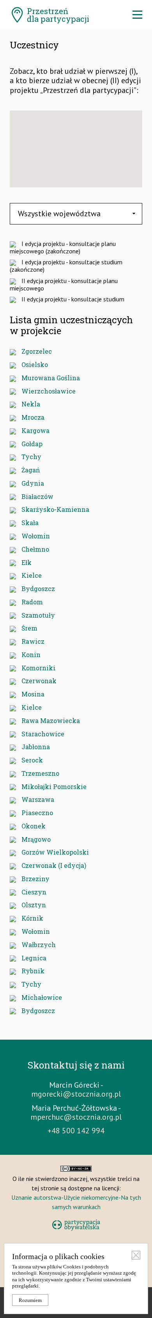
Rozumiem (30, 1300)
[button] (83, 158)
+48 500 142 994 (76, 1131)
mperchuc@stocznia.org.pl (76, 1117)
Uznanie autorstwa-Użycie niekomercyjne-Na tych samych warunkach (76, 1202)
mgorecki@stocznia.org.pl (76, 1094)
